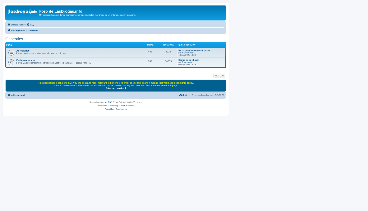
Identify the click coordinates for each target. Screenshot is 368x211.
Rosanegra (187, 62)
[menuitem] (30, 24)
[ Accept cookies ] (116, 88)
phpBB (108, 102)
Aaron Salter (188, 53)
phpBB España (127, 106)
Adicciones (23, 50)
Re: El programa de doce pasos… (195, 50)
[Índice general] (22, 12)
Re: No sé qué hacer (188, 60)
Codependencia (25, 60)
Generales (14, 39)
